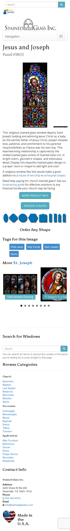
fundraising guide (13, 184)
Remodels (8, 457)
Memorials (8, 395)
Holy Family (34, 247)
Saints (14, 254)
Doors (6, 450)
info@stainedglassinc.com (19, 505)
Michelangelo (10, 414)
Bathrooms (8, 444)
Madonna (8, 391)
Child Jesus (17, 247)
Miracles (7, 398)
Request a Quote (35, 205)
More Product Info (35, 195)
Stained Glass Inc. (13, 479)
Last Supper (9, 388)
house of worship (29, 175)
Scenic (6, 424)
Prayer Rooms (10, 454)
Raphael (7, 421)
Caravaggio (9, 411)
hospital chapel (55, 175)
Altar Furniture (10, 440)
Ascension (8, 381)
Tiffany (6, 428)
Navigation (12, 36)
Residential (8, 461)
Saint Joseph (51, 247)
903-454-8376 (12, 498)
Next (61, 284)
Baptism (7, 384)
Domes (6, 447)
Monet (6, 417)
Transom (7, 431)
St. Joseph (22, 263)
